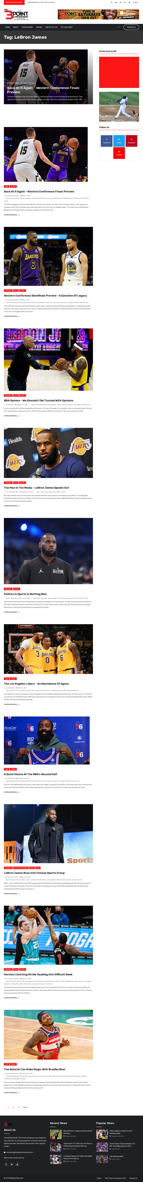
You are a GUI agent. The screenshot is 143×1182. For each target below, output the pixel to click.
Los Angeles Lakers (56, 198)
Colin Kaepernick (63, 598)
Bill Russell (38, 405)
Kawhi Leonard (60, 981)
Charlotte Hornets (15, 981)
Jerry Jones (44, 492)
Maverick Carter (77, 880)
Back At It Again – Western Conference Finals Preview (39, 191)
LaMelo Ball (69, 981)
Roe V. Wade (84, 598)
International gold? (116, 1156)
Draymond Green (25, 302)
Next (25, 1107)
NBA (6, 186)
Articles (8, 290)
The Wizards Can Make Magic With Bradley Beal (34, 1069)
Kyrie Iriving (52, 492)
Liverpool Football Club (38, 880)
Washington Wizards (19, 1079)
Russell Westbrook (73, 690)
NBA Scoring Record (84, 405)
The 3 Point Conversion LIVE (115, 1178)
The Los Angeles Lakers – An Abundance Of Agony (36, 683)
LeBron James (44, 198)
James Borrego (49, 981)
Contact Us (131, 27)
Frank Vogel (35, 690)
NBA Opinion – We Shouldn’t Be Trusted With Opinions (38, 400)
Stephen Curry (83, 302)
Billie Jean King (42, 598)
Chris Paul (34, 781)
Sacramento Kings (38, 984)
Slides (13, 186)
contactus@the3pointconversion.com (20, 1152)
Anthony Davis (14, 198)
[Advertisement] (120, 72)
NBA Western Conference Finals (73, 198)
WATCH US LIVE (51, 27)
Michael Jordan (72, 405)
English (135, 2)
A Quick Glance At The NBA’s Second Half (30, 774)
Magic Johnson (66, 880)
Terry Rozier (48, 984)
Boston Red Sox (15, 880)
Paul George (28, 984)
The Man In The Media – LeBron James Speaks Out (36, 487)
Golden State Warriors (38, 302)
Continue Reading (10, 215)
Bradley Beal (14, 1076)
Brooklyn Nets (22, 1076)
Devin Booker (42, 781)
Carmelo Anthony (25, 690)
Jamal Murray (35, 198)
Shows (39, 27)
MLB (32, 868)
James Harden (33, 1076)
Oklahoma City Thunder (59, 1076)
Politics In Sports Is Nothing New (25, 594)
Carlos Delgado (52, 598)
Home (7, 27)
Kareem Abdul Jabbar (49, 405)
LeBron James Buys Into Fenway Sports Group (34, 872)
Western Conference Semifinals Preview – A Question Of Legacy (45, 295)
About (15, 27)
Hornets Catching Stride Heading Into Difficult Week (38, 974)
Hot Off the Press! (21, 868)
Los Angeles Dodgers (53, 880)
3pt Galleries (67, 27)
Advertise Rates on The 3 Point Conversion (41, 2)
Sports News (27, 27)
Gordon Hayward (38, 981)
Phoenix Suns (75, 781)
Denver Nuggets (25, 198)
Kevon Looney (50, 302)
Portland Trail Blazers (74, 1076)
